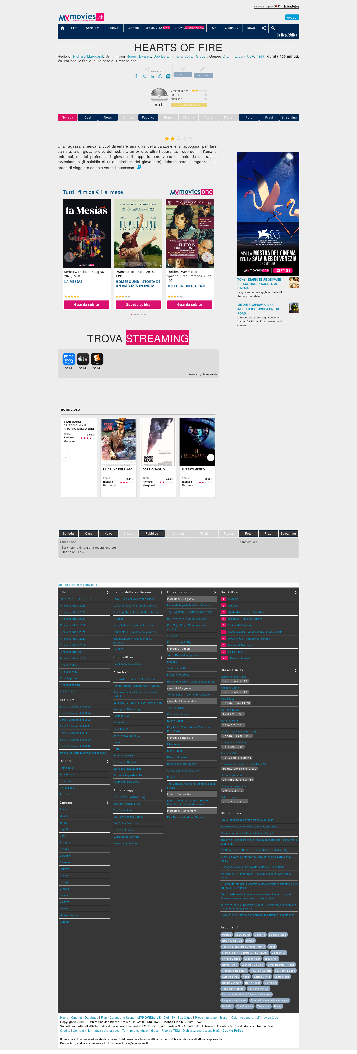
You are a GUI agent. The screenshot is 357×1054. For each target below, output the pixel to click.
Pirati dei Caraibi (261, 970)
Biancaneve (279, 952)
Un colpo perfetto (231, 775)
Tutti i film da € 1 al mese (93, 192)
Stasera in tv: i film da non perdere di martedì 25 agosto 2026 (258, 914)
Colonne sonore (242, 1017)
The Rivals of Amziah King (129, 797)
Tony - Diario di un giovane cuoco (134, 599)
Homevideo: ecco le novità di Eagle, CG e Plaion (250, 826)
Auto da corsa (230, 976)
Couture (118, 648)
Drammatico (233, 56)
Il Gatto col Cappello (125, 762)
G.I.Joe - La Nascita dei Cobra (239, 731)
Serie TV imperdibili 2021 (75, 733)
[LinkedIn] (152, 76)
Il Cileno (118, 618)
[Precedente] (65, 457)
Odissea (233, 605)
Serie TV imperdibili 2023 (75, 719)
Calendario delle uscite (127, 664)
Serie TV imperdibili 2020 (75, 739)
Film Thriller (67, 774)
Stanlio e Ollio (229, 753)
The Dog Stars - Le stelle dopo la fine (136, 612)
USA (250, 56)
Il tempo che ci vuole (233, 742)
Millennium (270, 982)
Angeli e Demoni (231, 687)
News (108, 117)
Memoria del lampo (125, 843)
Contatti (78, 1030)
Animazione (67, 787)
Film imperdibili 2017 (73, 658)
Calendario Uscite (122, 1017)
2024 (89, 599)
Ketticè (171, 777)
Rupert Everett (138, 56)
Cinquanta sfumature (234, 970)
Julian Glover (196, 56)
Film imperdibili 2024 (73, 612)
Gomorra (260, 934)
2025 (80, 599)
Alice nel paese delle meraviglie (269, 1000)
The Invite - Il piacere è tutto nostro (134, 679)
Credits (65, 1030)
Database (91, 1017)
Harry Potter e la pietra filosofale (133, 625)
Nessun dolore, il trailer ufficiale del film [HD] (248, 833)
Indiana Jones (261, 976)
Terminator (263, 1006)
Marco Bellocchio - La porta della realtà (191, 681)
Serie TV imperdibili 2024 (75, 713)
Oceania (233, 599)
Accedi (292, 17)
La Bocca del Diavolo (126, 836)
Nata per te (227, 698)
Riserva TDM (171, 1030)
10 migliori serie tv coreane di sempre (83, 752)
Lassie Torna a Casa (233, 676)
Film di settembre (70, 684)
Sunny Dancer (175, 720)
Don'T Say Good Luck (126, 823)
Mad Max (227, 1006)
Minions (226, 934)
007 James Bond (285, 970)
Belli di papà (228, 797)
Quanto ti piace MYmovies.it (77, 585)
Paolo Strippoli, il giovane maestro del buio (247, 819)
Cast (87, 117)
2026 (71, 599)
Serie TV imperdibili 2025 (75, 706)
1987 (261, 56)
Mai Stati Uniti (229, 720)
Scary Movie (242, 934)
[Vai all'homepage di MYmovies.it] (81, 21)
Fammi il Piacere (177, 757)
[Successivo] (210, 457)
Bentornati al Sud (124, 755)
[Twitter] (144, 76)
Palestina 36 (121, 729)
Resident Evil (121, 715)
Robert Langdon (231, 982)
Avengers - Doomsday (126, 709)
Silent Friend (175, 750)
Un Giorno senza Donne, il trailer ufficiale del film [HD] (254, 850)
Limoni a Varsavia (178, 675)
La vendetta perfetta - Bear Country (134, 605)
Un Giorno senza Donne (128, 816)
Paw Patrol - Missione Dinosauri (186, 817)
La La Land (235, 651)
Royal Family (230, 964)
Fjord (116, 748)
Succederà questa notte (127, 775)
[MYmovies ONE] (191, 192)
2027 (63, 599)
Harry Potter (252, 982)
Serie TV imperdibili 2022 (75, 726)
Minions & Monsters (240, 645)
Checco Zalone (231, 958)
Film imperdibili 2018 (73, 651)
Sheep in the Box (177, 668)
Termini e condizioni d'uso (140, 1030)
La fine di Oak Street (240, 625)
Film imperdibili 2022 (73, 625)
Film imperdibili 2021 (73, 632)
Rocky (278, 1006)
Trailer (224, 1017)
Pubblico (148, 117)
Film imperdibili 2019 (73, 645)
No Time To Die (230, 709)
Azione (64, 794)
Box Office (185, 1017)
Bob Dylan (162, 56)
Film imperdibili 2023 (73, 618)
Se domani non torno (126, 781)
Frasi (269, 117)
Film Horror (67, 781)
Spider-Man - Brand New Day (246, 612)
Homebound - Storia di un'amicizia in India (138, 283)
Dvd (166, 1017)
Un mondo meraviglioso (181, 764)
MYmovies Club (267, 1017)
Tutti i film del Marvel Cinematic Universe (246, 994)
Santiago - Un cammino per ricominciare (138, 702)
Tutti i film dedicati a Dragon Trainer (243, 946)
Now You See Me (232, 940)
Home (64, 1017)
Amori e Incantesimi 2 (126, 735)
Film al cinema (68, 671)
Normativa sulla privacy (103, 1030)
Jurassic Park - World (281, 964)
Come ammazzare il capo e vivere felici (245, 764)
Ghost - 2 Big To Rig (179, 642)
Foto (249, 117)
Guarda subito (86, 304)
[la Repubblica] (276, 9)
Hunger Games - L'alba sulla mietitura (136, 685)
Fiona (177, 56)
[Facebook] (136, 76)
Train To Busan (176, 707)
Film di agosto (68, 678)
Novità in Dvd (68, 691)
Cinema (76, 1017)
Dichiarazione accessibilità (201, 1030)
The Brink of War (123, 810)
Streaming (289, 117)
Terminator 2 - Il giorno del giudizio (134, 632)
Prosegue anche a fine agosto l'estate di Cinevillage (252, 867)
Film (104, 1017)
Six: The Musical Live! (126, 803)
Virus (246, 976)
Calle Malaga (121, 722)
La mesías (73, 281)
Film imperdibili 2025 (73, 605)
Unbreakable (281, 976)
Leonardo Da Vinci (253, 964)
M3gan (250, 940)
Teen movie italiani (233, 988)
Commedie (66, 767)
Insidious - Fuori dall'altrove (245, 618)
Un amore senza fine (233, 786)
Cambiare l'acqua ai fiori (128, 768)
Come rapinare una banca (183, 770)
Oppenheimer (252, 958)
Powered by (195, 374)
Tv (173, 1017)
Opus (272, 946)
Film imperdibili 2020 (73, 638)
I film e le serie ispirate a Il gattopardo (245, 952)
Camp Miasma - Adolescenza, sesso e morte (255, 632)
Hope (116, 742)
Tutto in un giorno (186, 286)
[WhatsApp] (160, 76)
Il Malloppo (174, 744)
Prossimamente (206, 1017)
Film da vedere (69, 665)
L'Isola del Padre (123, 830)
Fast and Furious (258, 988)
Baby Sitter (271, 958)
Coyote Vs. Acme (177, 714)
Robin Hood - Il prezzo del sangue (249, 638)
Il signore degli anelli (234, 1000)
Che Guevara (245, 1006)
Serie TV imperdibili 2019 (75, 746)
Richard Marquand (88, 56)
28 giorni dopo (277, 934)
